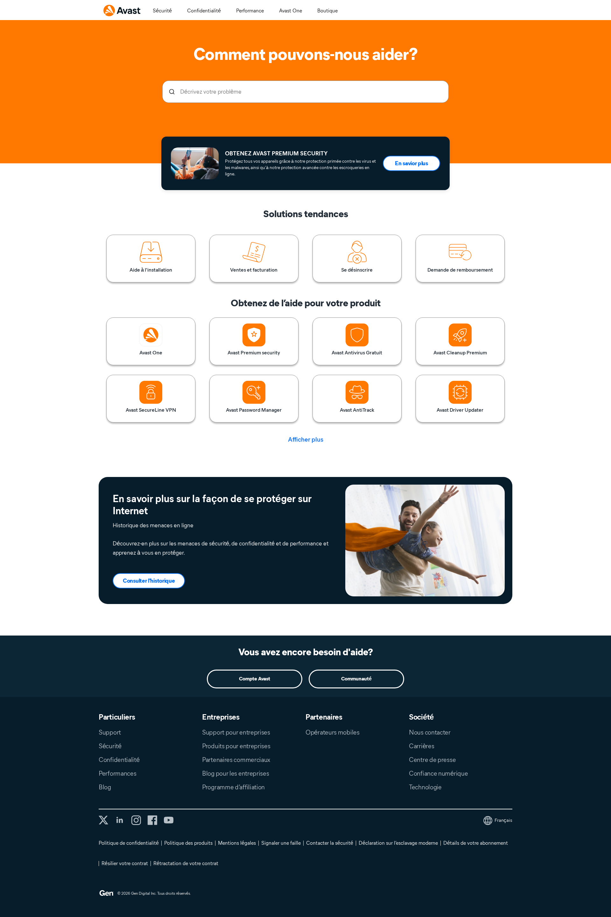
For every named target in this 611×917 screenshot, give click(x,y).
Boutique (327, 11)
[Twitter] (103, 820)
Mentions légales (237, 843)
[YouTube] (168, 820)
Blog (105, 787)
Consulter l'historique (149, 580)
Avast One (290, 11)
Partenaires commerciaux (236, 760)
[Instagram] (136, 820)
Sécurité (162, 11)
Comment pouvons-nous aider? (305, 54)
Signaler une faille (281, 843)
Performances (117, 773)
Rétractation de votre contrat (185, 863)
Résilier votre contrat (125, 863)
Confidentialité (204, 11)
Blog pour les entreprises (235, 773)
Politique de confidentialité (129, 843)
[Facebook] (152, 820)
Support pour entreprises (236, 732)
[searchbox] (305, 92)
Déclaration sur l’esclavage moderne (398, 843)
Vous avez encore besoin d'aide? (305, 652)
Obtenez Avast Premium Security (276, 153)
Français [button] (503, 820)
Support (110, 732)
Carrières (421, 746)
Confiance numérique (438, 773)
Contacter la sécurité (329, 843)
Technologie (425, 787)
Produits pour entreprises (236, 746)
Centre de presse (432, 760)
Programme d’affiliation (233, 787)
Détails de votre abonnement (475, 843)
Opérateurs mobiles (333, 732)
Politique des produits (188, 843)
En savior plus (411, 163)
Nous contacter (430, 732)
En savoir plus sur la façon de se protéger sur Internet (212, 505)
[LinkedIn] (120, 820)
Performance (250, 11)
